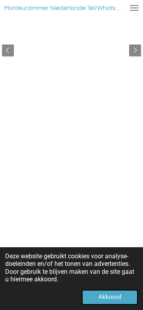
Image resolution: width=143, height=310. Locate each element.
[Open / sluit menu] (134, 8)
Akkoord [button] (110, 296)
